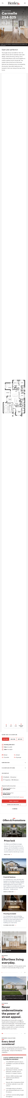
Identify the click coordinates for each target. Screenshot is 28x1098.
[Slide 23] (14, 972)
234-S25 (5, 739)
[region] (14, 739)
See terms (22, 797)
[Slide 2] (2, 972)
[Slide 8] (12, 1033)
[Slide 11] (17, 1033)
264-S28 (13, 739)
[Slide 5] (8, 1033)
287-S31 (20, 739)
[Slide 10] (15, 1033)
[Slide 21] (13, 972)
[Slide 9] (6, 972)
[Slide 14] (9, 972)
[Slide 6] (9, 1033)
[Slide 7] (11, 1033)
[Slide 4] (3, 972)
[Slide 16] (10, 972)
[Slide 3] (5, 1033)
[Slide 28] (17, 972)
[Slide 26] (16, 972)
